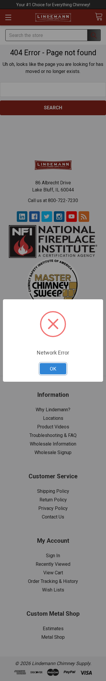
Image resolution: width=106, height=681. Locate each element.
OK (53, 369)
